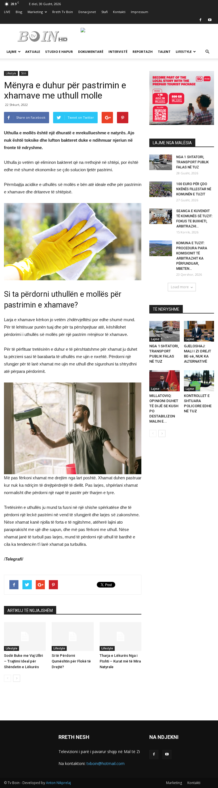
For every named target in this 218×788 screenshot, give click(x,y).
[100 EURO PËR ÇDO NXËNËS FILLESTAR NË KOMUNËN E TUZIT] (160, 189)
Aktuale (32, 51)
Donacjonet (87, 12)
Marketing (35, 12)
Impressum (139, 12)
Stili (23, 73)
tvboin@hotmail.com (106, 763)
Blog (19, 12)
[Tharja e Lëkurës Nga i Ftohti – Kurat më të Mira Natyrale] (120, 636)
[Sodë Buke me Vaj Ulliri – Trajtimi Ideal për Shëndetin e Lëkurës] (25, 636)
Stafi (104, 12)
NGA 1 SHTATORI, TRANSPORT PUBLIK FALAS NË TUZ (192, 162)
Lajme (11, 51)
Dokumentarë (90, 51)
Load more (180, 287)
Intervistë (117, 51)
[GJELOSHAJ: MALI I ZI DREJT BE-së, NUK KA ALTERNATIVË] (199, 331)
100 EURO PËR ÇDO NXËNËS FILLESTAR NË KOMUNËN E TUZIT (193, 189)
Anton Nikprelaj (58, 782)
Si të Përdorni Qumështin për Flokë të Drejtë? (71, 661)
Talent (164, 51)
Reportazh (143, 51)
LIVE (7, 12)
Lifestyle (184, 51)
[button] (207, 52)
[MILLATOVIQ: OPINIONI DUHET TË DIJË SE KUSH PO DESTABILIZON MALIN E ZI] (164, 380)
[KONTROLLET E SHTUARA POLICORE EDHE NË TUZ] (199, 380)
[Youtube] (210, 20)
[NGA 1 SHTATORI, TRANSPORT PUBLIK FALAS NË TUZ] (160, 162)
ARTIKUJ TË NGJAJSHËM (30, 610)
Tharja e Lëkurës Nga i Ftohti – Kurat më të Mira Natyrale (120, 661)
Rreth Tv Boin (62, 12)
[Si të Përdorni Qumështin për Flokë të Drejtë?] (72, 636)
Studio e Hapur (59, 51)
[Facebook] (200, 20)
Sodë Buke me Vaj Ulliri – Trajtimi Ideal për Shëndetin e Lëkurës (23, 661)
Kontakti (119, 12)
